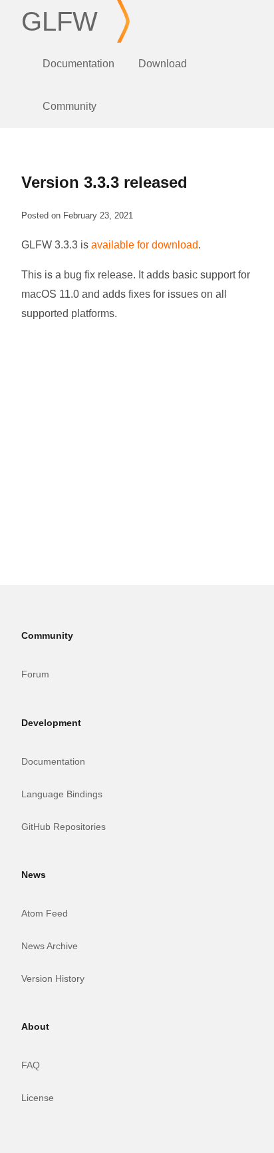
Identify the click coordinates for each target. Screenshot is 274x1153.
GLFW (59, 21)
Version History (52, 978)
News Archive (49, 946)
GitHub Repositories (63, 826)
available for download (144, 244)
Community (69, 106)
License (37, 1097)
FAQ (30, 1065)
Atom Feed (44, 913)
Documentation (78, 63)
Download (162, 63)
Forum (35, 674)
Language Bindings (61, 794)
